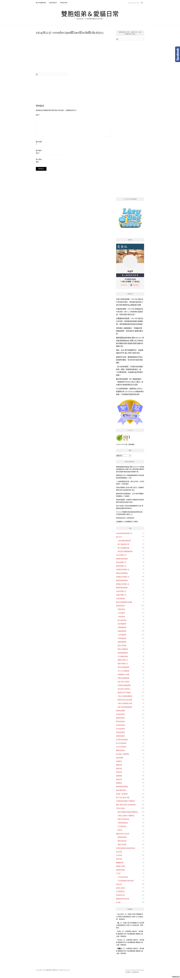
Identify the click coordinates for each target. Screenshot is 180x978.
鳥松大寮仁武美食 (123, 682)
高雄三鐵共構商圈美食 (125, 707)
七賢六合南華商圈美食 (125, 696)
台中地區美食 (120, 729)
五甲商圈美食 (122, 638)
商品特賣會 (119, 758)
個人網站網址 (39, 160)
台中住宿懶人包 (121, 555)
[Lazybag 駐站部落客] (130, 219)
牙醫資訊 (119, 761)
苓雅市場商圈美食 (123, 678)
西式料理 (119, 852)
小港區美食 (121, 617)
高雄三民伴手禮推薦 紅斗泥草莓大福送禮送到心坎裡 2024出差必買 (129, 916)
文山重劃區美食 (123, 656)
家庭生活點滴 (120, 888)
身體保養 (119, 776)
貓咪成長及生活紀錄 (122, 834)
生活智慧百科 (120, 891)
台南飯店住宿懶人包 (122, 569)
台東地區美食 (120, 725)
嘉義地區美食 (120, 718)
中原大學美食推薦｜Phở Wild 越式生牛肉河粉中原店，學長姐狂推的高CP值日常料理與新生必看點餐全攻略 (129, 302)
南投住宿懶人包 (121, 562)
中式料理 (119, 855)
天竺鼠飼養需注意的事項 (126, 881)
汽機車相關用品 (123, 823)
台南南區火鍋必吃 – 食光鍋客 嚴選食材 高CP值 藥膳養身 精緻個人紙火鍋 (129, 933)
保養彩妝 (119, 779)
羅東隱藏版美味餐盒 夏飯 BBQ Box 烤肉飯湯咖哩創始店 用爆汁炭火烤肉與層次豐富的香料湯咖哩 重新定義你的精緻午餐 (130, 469)
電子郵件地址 (39, 152)
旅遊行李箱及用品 (123, 819)
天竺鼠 (118, 873)
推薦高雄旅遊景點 (122, 580)
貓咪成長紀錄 (122, 841)
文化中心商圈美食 (123, 671)
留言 (38, 115)
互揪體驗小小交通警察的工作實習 (127, 522)
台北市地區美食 (121, 747)
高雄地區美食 (53, 2)
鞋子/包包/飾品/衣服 (122, 797)
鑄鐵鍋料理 (119, 863)
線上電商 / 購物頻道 (122, 754)
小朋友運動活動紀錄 (124, 541)
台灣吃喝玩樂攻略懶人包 (124, 533)
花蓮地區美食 (120, 732)
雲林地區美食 (120, 721)
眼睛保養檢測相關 (122, 787)
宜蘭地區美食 (120, 736)
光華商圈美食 (122, 627)
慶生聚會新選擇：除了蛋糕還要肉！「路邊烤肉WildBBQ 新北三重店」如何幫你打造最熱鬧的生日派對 (129, 382)
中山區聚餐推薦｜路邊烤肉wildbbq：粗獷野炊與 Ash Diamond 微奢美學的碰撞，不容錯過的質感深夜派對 (130, 391)
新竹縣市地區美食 (122, 740)
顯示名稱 (39, 143)
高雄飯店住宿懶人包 (122, 577)
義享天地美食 (122, 645)
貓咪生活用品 (122, 844)
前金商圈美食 (122, 624)
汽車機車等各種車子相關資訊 (125, 801)
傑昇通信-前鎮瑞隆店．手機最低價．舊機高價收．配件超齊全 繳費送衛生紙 (130, 331)
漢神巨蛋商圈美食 (123, 667)
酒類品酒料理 (120, 870)
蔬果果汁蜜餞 (120, 866)
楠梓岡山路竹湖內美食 (125, 700)
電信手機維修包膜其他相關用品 (128, 812)
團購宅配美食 (120, 750)
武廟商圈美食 (122, 642)
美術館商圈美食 (123, 653)
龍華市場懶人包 (123, 664)
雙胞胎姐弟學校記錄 (122, 899)
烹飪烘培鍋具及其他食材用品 (125, 848)
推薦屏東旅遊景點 (122, 588)
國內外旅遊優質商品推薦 (124, 602)
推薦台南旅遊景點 (122, 573)
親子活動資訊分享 (123, 544)
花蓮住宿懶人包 (121, 595)
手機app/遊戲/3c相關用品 (126, 816)
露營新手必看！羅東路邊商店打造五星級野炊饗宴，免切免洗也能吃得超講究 (129, 360)
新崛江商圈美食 (123, 649)
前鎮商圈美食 (122, 631)
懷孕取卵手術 (120, 895)
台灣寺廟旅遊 (120, 598)
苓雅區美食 (121, 609)
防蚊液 (120, 830)
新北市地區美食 (121, 743)
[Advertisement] (73, 53)
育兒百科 (119, 884)
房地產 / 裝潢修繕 (122, 794)
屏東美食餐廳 (120, 711)
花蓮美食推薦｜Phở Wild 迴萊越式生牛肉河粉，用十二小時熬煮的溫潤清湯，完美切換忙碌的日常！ (129, 312)
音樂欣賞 (119, 772)
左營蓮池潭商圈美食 (124, 685)
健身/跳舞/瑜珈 (121, 790)
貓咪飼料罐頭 (122, 837)
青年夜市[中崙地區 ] (124, 689)
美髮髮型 (119, 783)
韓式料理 (119, 859)
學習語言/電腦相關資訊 (125, 551)
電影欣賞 (119, 768)
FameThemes (140, 970)
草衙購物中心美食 (123, 674)
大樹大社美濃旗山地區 (125, 703)
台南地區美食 (64, 2)
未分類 (118, 902)
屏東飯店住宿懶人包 (122, 584)
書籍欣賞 (119, 765)
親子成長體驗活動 (41, 2)
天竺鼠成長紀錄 (123, 877)
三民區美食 (121, 613)
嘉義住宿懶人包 (121, 566)
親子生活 (119, 537)
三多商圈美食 (122, 635)
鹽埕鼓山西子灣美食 (124, 692)
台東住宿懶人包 (121, 591)
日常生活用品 (120, 808)
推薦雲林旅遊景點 (122, 559)
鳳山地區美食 (122, 620)
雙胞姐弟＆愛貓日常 (90, 13)
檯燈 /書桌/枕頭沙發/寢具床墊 (126, 805)
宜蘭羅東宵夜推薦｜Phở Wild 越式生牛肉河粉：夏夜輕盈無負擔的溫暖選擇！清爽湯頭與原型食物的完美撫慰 (129, 321)
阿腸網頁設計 (135, 972)
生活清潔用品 (122, 826)
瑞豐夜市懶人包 (123, 660)
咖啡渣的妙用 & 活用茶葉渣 (125, 518)
